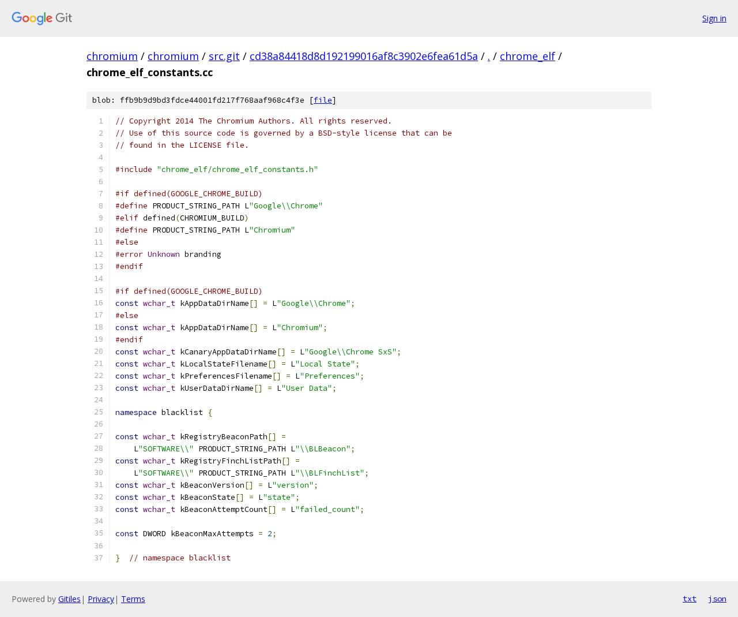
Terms (133, 598)
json (717, 598)
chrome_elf (527, 56)
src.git (224, 56)
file (323, 100)
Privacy (101, 598)
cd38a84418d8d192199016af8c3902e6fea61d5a (364, 56)
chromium (112, 56)
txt (689, 598)
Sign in (714, 18)
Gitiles (69, 598)
